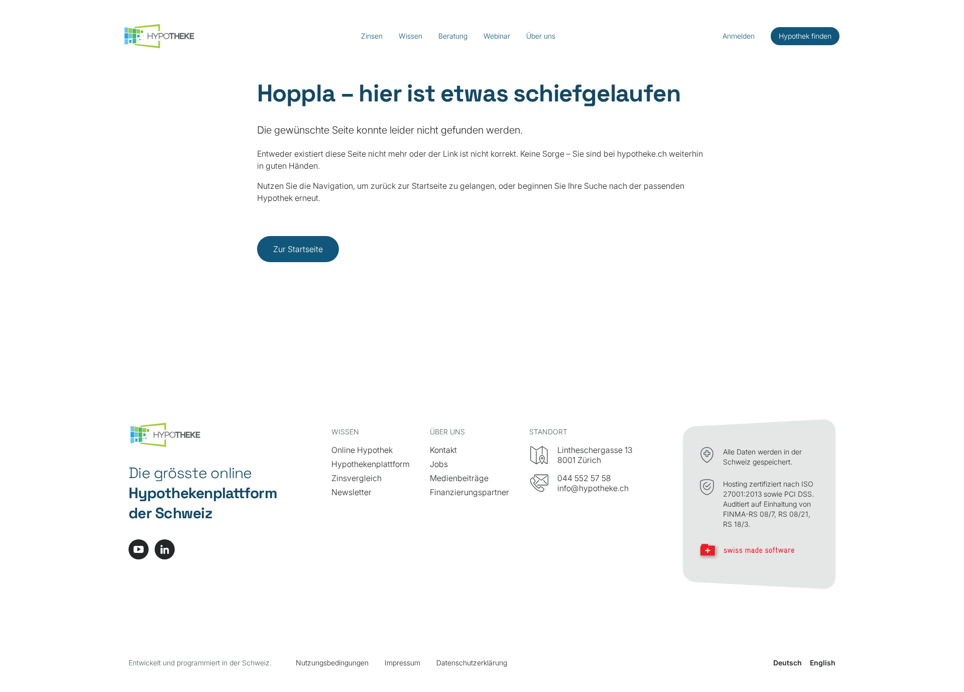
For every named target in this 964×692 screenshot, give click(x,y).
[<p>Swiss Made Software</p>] (759, 551)
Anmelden (738, 36)
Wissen (410, 36)
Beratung (452, 36)
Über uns (540, 36)
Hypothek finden (805, 36)
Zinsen (372, 36)
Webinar (497, 36)
